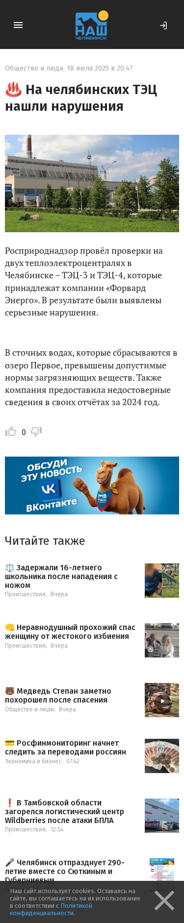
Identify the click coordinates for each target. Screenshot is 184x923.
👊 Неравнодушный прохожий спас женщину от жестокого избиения (70, 631)
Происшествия (25, 594)
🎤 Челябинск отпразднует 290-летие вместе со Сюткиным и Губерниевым (65, 871)
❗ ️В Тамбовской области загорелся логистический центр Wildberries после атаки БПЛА (64, 812)
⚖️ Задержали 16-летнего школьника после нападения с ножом (61, 576)
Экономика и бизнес (33, 761)
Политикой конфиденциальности (51, 909)
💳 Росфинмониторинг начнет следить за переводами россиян (65, 747)
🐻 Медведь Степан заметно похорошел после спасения (58, 695)
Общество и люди (34, 68)
